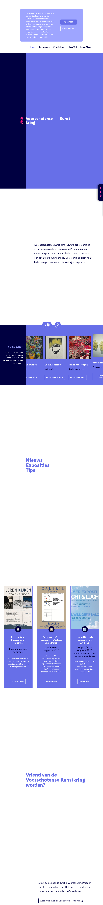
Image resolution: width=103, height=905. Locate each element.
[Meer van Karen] (28, 347)
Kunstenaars (44, 47)
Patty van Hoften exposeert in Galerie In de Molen (51, 640)
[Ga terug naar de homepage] (21, 120)
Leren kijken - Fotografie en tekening (18, 640)
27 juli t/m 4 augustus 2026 (51, 649)
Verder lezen (18, 681)
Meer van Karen (26, 377)
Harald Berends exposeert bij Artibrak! (85, 640)
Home (33, 47)
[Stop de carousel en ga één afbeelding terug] (47, 325)
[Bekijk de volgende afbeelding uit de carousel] (58, 325)
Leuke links (85, 47)
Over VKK (72, 47)
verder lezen (51, 681)
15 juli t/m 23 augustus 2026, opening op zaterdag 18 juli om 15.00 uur (85, 651)
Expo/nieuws (59, 47)
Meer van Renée (74, 377)
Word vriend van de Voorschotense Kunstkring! (61, 900)
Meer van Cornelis (51, 377)
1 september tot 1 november (18, 650)
